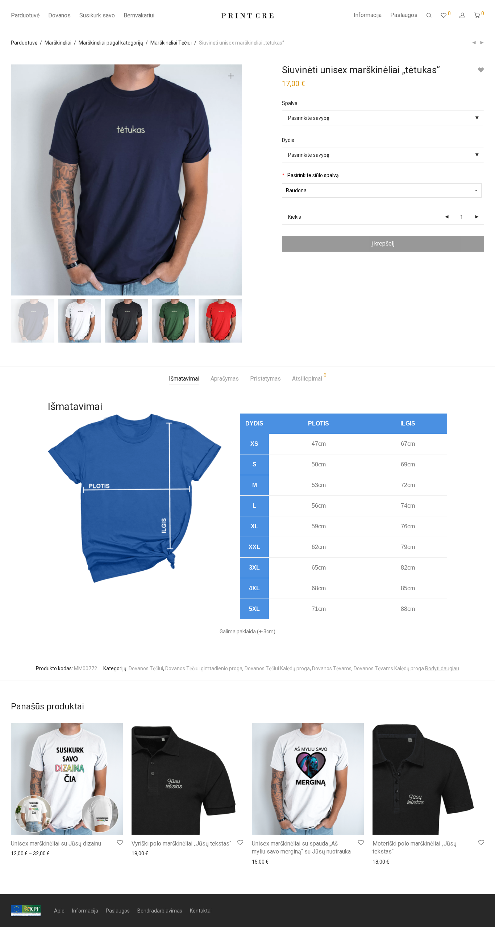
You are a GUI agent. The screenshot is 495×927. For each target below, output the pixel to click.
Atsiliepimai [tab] (309, 377)
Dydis (288, 140)
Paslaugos (403, 15)
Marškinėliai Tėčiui (171, 43)
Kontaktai (201, 911)
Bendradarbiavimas (159, 911)
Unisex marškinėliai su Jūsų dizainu (56, 843)
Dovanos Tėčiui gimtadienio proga (203, 668)
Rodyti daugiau (442, 668)
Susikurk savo (97, 15)
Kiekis (294, 217)
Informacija (368, 15)
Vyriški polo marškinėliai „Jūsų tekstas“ (181, 843)
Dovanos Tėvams (332, 668)
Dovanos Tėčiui (146, 668)
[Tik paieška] (429, 16)
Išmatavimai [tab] (184, 378)
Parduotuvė (25, 15)
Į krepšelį (383, 243)
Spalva (290, 103)
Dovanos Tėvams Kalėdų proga (389, 668)
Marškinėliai (58, 43)
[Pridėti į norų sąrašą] (480, 70)
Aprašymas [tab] (225, 378)
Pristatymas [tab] (265, 378)
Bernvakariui (139, 15)
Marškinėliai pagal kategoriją (111, 43)
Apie (59, 911)
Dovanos (59, 15)
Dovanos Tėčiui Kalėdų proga (277, 668)
